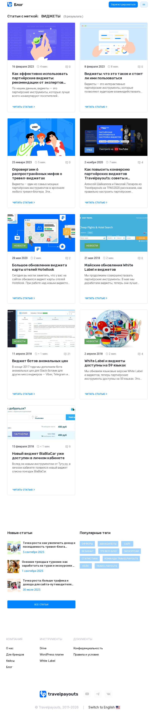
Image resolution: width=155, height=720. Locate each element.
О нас (10, 648)
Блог (9, 667)
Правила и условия (86, 654)
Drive (43, 648)
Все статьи (41, 604)
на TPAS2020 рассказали (119, 188)
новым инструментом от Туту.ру (46, 464)
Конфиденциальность (88, 648)
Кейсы (10, 660)
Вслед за (18, 464)
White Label (47, 660)
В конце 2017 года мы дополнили (34, 367)
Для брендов (15, 654)
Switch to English (101, 707)
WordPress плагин (52, 654)
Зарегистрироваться (123, 4)
